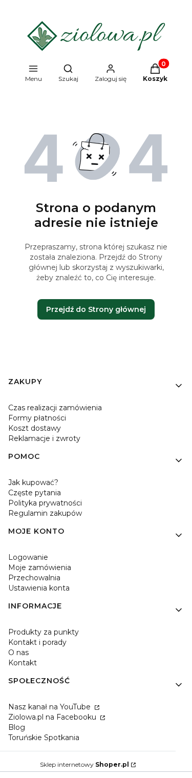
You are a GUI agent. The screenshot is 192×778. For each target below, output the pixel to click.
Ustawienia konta (39, 588)
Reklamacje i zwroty (44, 438)
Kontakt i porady (37, 642)
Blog (16, 727)
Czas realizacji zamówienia (55, 407)
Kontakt (22, 662)
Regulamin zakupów (45, 513)
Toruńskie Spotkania (43, 737)
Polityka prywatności (45, 503)
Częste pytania (34, 492)
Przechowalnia (34, 577)
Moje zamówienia (39, 567)
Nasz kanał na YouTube (50, 706)
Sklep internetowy (84, 764)
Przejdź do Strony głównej (96, 309)
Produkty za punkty (43, 632)
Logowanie (28, 557)
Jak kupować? (33, 482)
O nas (18, 652)
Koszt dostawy (34, 428)
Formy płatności (37, 418)
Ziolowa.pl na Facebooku (53, 717)
